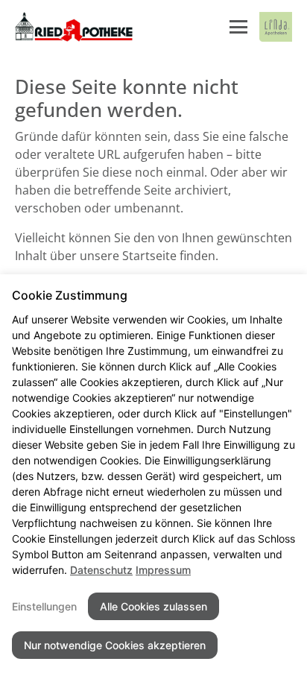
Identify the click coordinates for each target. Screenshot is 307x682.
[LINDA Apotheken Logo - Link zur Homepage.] (275, 27)
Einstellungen (44, 606)
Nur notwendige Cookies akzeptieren (115, 645)
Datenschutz (101, 569)
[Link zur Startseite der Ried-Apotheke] (74, 27)
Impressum (163, 569)
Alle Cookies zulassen (153, 606)
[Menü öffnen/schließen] (238, 27)
